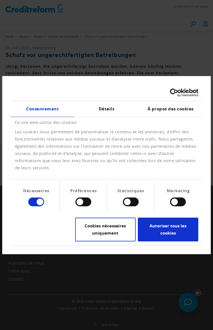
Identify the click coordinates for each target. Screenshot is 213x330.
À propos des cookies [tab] (171, 108)
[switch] (83, 202)
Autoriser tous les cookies (167, 229)
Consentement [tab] (42, 108)
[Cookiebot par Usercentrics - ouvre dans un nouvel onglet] (174, 92)
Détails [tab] (107, 108)
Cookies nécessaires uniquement (105, 229)
